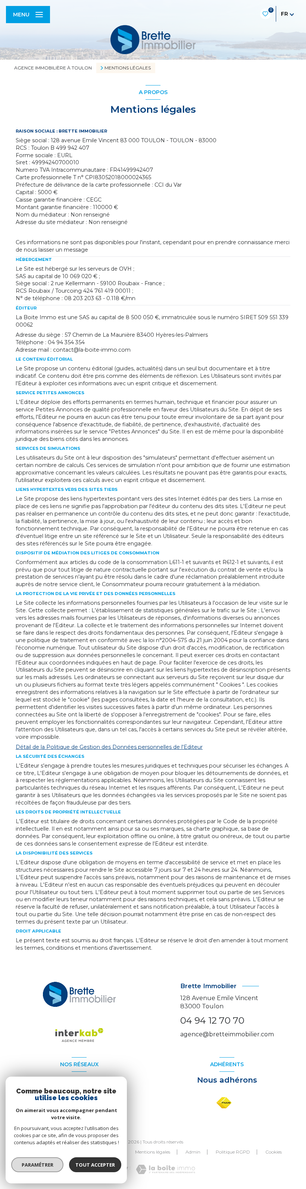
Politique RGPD (233, 1152)
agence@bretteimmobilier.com (227, 1034)
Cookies (273, 1152)
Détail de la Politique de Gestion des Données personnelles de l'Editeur (109, 747)
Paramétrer (37, 1164)
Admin (192, 1152)
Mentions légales (152, 1152)
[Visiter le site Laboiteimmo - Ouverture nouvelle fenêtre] (165, 1169)
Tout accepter (95, 1164)
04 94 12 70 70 (212, 1020)
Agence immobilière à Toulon (53, 68)
